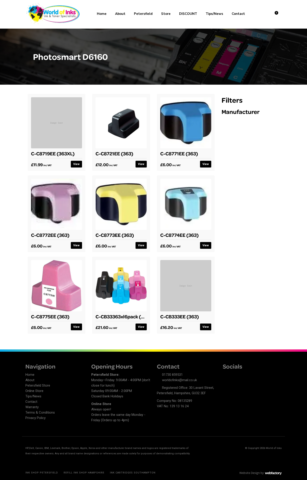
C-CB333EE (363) (179, 316)
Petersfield (143, 13)
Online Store (34, 391)
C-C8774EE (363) (179, 235)
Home (102, 13)
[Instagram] (241, 375)
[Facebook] (226, 375)
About (120, 13)
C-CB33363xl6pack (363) (123, 316)
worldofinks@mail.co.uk (179, 380)
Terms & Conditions (40, 412)
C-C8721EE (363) (114, 153)
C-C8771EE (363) (179, 153)
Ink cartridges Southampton (133, 472)
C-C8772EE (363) (50, 235)
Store (166, 13)
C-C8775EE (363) (50, 316)
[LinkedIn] (234, 375)
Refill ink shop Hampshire (84, 472)
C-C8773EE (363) (115, 235)
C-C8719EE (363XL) (53, 153)
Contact (238, 13)
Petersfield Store (37, 385)
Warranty (32, 407)
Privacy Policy (35, 418)
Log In (263, 13)
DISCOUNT (188, 13)
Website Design (249, 473)
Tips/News (214, 13)
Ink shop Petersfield (41, 472)
